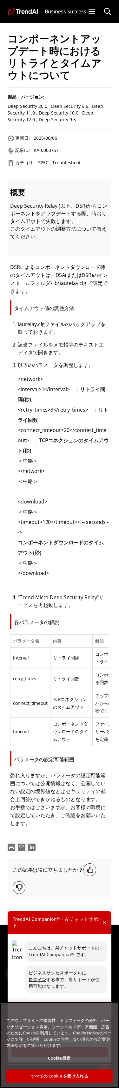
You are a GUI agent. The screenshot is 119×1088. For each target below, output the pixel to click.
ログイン (37, 979)
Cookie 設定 (59, 1058)
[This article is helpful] (89, 869)
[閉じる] (111, 1011)
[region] (59, 1045)
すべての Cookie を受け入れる (59, 1076)
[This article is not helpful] (19, 887)
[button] (92, 11)
